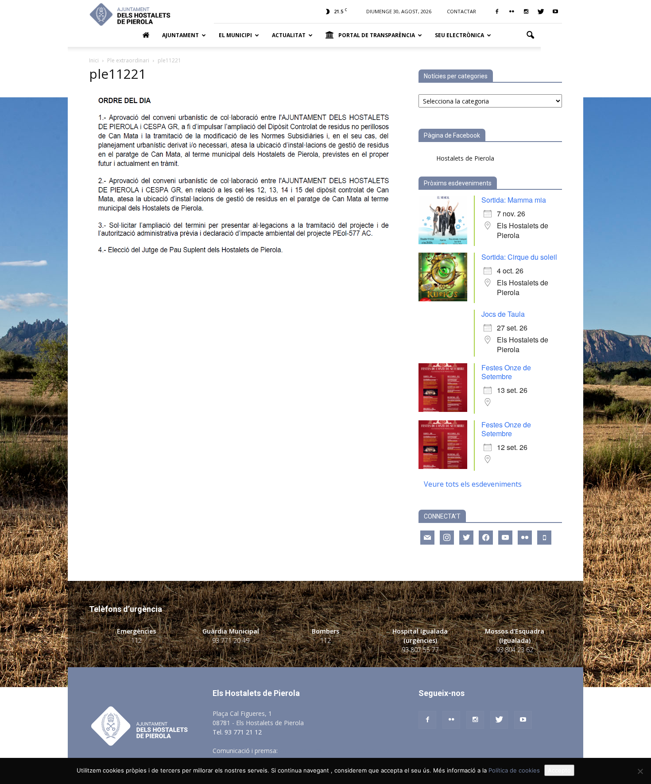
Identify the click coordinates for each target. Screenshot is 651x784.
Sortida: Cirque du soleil (519, 257)
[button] (530, 35)
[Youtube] (555, 11)
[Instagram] (526, 11)
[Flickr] (511, 11)
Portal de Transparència (376, 35)
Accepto (559, 770)
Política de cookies (514, 770)
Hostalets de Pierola (465, 158)
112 (136, 640)
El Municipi (235, 35)
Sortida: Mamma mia (513, 200)
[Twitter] (540, 11)
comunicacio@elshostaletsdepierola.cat (336, 750)
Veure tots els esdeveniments (473, 484)
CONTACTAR (461, 11)
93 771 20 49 (230, 640)
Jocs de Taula (503, 314)
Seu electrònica (459, 35)
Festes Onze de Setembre (506, 371)
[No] (640, 771)
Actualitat (289, 35)
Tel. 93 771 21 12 (237, 732)
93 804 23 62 (514, 650)
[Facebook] (497, 11)
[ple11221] (243, 259)
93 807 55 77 (420, 650)
